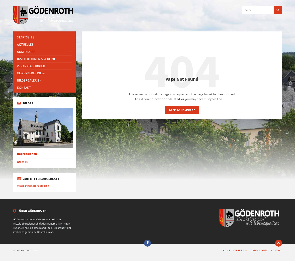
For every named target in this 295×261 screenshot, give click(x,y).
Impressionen (27, 154)
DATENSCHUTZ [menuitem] (259, 250)
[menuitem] (44, 37)
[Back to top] (278, 243)
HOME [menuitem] (226, 250)
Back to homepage (182, 110)
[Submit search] (278, 10)
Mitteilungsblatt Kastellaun (33, 185)
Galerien (22, 161)
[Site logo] (43, 24)
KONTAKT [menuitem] (276, 250)
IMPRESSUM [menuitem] (240, 250)
